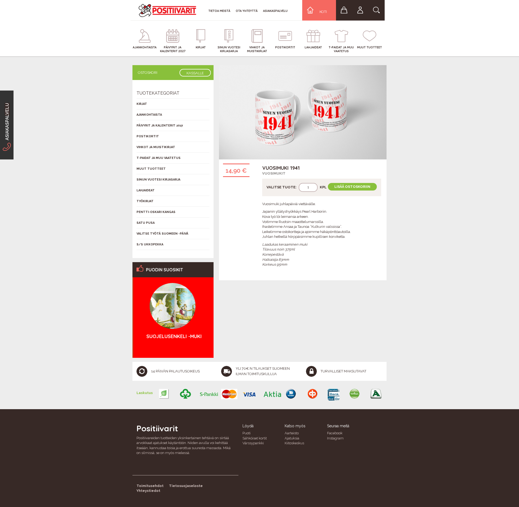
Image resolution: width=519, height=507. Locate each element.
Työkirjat (145, 201)
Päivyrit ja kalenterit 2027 (160, 125)
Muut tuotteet (151, 169)
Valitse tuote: (282, 187)
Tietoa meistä (219, 11)
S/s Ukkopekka (150, 244)
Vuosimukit (273, 173)
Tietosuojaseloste (186, 486)
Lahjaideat (146, 190)
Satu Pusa (146, 223)
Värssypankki (253, 443)
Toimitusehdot (150, 486)
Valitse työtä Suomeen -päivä (162, 233)
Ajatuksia (292, 438)
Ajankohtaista (149, 114)
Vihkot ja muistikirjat (156, 147)
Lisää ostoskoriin (352, 187)
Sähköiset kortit (254, 438)
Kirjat (142, 104)
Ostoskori (147, 73)
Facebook (334, 433)
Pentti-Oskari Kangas (156, 212)
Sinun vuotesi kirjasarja (158, 179)
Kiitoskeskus (294, 443)
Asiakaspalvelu (275, 11)
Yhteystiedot (148, 491)
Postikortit (148, 136)
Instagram (335, 438)
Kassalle (195, 73)
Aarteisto (292, 433)
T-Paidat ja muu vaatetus (159, 158)
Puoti (246, 433)
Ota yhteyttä (247, 11)
